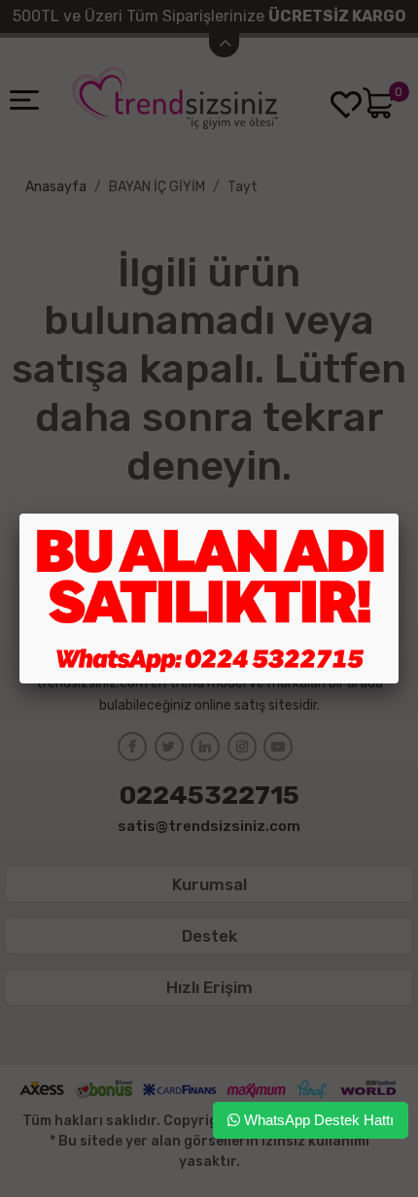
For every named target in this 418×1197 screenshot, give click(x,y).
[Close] (398, 513)
